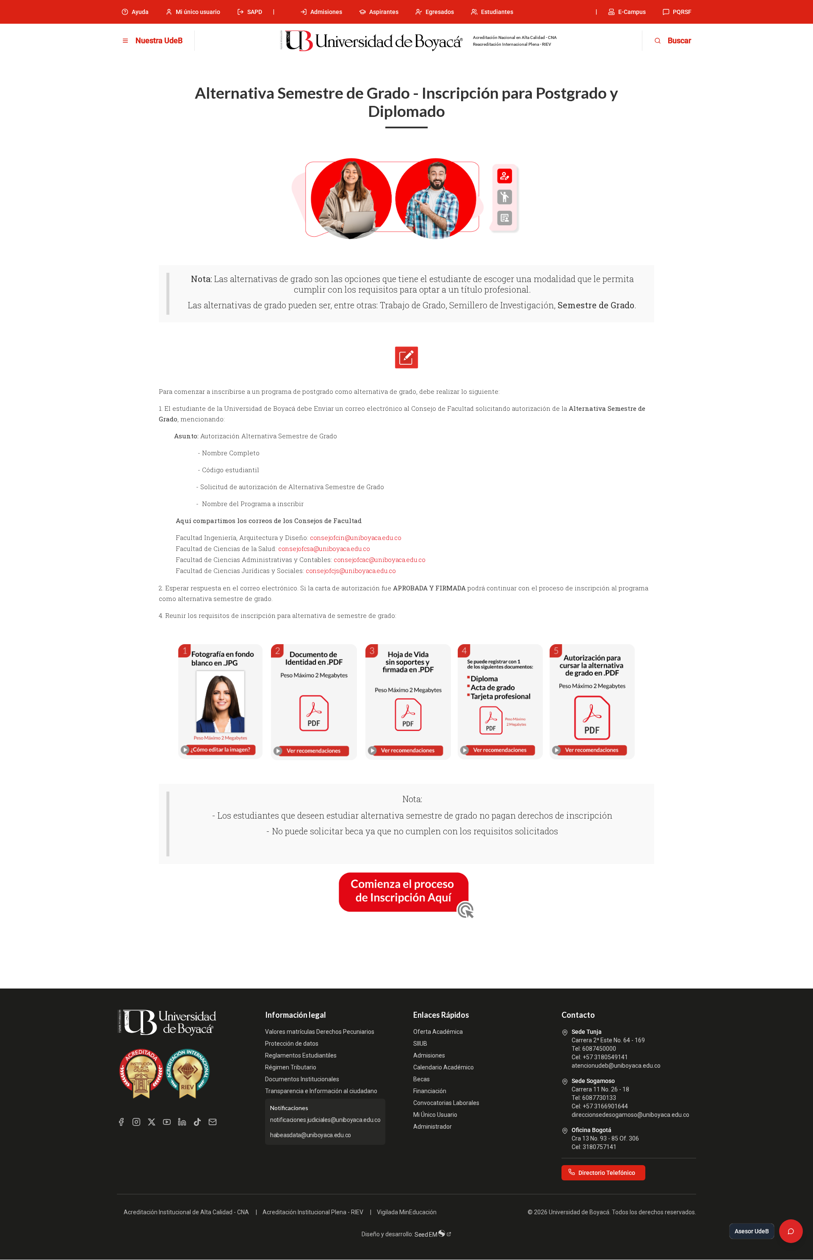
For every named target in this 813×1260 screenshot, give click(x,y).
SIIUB (420, 1043)
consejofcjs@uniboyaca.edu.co (351, 570)
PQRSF (682, 11)
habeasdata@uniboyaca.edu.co (310, 1135)
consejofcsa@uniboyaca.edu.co (324, 548)
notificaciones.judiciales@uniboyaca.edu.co (325, 1119)
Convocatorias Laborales (446, 1102)
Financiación (429, 1091)
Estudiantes (497, 11)
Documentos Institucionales (302, 1079)
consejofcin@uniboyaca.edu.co (355, 537)
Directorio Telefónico (606, 1172)
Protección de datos (291, 1043)
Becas (421, 1079)
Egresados (440, 11)
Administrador (432, 1126)
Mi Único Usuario (435, 1114)
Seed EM (427, 1234)
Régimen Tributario (290, 1067)
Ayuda (140, 11)
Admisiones (326, 11)
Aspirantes (383, 11)
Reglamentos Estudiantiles (301, 1055)
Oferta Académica (438, 1031)
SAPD (254, 11)
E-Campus (632, 11)
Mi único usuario (198, 11)
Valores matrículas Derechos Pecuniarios (319, 1031)
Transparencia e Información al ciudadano (321, 1091)
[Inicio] (371, 41)
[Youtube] (167, 1122)
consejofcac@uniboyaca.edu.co (380, 559)
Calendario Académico (443, 1067)
